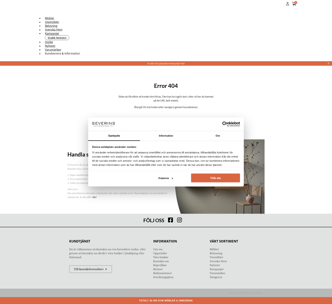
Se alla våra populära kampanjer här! (166, 63)
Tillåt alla (215, 178)
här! (95, 197)
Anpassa (163, 178)
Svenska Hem (53, 29)
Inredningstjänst (163, 277)
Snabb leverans (57, 37)
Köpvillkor (160, 265)
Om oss (157, 249)
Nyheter (50, 46)
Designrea (216, 277)
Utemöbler (52, 22)
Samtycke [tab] (114, 135)
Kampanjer (52, 33)
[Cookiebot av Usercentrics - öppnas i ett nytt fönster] (225, 124)
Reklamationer (162, 273)
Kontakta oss (161, 261)
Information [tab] (166, 135)
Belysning (51, 26)
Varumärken (53, 50)
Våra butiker (160, 257)
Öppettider (160, 253)
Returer (158, 269)
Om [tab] (218, 135)
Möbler (49, 18)
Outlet (49, 42)
